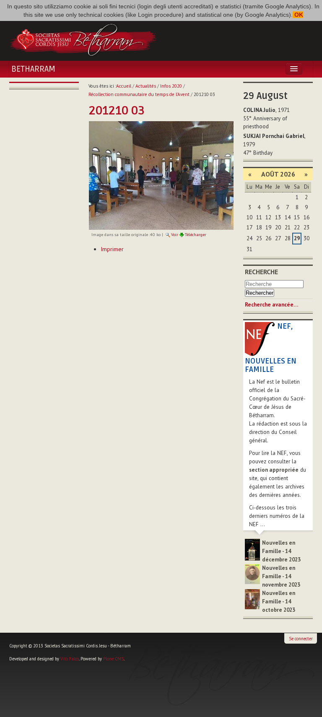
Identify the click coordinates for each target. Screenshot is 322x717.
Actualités (145, 86)
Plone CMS (113, 659)
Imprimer (112, 249)
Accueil (123, 86)
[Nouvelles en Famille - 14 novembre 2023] (252, 573)
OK (298, 14)
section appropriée (274, 469)
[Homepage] (83, 39)
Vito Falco (69, 659)
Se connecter (301, 639)
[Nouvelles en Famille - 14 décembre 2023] (252, 549)
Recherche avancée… (271, 304)
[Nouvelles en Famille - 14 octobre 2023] (252, 598)
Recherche (261, 272)
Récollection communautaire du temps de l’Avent (139, 94)
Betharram (33, 69)
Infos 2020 (171, 86)
